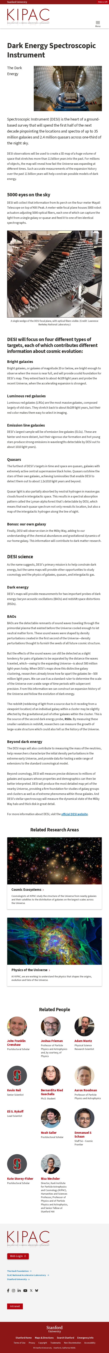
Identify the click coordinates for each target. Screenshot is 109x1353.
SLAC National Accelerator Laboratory (26, 1275)
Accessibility (89, 1342)
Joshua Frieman (52, 1041)
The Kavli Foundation (18, 1271)
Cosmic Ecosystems (26, 890)
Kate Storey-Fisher (20, 1178)
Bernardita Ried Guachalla (52, 1092)
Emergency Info (85, 1338)
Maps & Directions (44, 1338)
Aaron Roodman (86, 1090)
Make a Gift (103, 1)
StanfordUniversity (55, 1329)
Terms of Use (19, 1342)
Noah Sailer (49, 1133)
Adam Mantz (83, 1041)
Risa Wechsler (50, 1178)
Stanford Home (24, 1338)
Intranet (15, 1306)
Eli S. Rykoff (15, 1111)
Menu (97, 26)
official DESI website (74, 814)
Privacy (32, 1342)
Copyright (42, 1342)
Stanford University (17, 2)
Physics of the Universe (29, 970)
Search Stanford (65, 1338)
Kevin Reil (14, 1090)
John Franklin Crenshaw (16, 1043)
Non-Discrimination (72, 1342)
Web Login (16, 1256)
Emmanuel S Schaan (83, 1135)
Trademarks (55, 1342)
